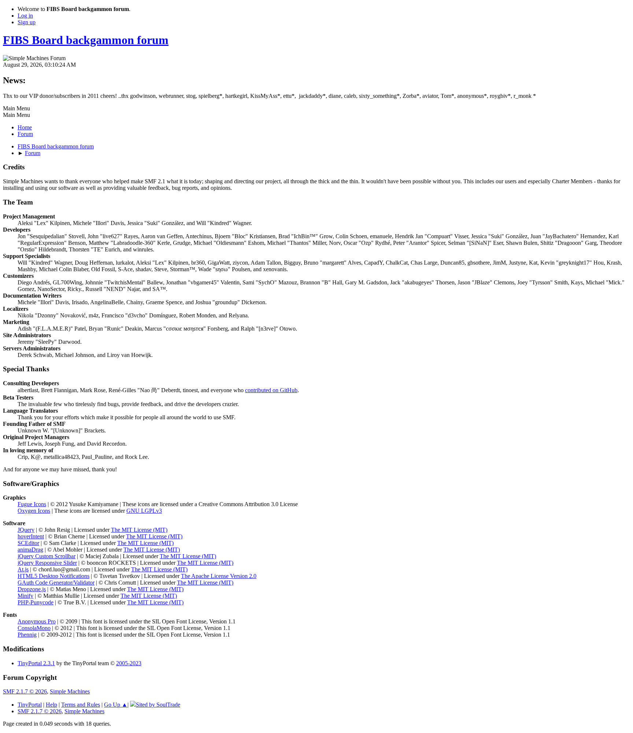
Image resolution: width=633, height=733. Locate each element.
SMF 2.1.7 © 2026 (25, 691)
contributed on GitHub (271, 390)
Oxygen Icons (34, 511)
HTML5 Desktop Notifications (53, 576)
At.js (23, 569)
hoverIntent (31, 536)
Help (51, 704)
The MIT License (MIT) (139, 530)
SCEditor (28, 543)
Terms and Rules (80, 704)
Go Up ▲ (115, 704)
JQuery (26, 530)
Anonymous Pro (37, 621)
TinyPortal (30, 704)
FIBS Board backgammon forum (86, 40)
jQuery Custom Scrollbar (46, 556)
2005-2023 (128, 663)
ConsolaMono (34, 628)
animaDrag (30, 549)
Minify (25, 596)
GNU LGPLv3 (144, 511)
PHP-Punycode (35, 602)
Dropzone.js (32, 589)
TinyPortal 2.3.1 (36, 663)
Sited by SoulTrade (158, 704)
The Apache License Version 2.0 (218, 576)
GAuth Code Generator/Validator (56, 582)
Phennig (27, 634)
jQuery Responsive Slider (47, 563)
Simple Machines (70, 691)
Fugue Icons (32, 504)
